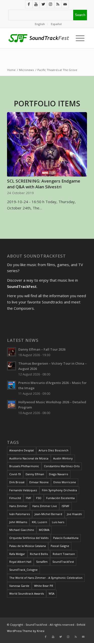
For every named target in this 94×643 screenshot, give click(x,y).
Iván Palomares (19, 514)
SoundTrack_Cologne (23, 570)
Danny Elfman (35, 474)
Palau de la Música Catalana (27, 546)
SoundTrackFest (63, 562)
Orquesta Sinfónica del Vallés (28, 538)
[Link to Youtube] (36, 4)
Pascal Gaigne (60, 546)
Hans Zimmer (18, 506)
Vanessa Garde (19, 586)
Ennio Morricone (64, 482)
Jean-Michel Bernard (48, 514)
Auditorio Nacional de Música (28, 458)
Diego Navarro (58, 474)
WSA (51, 593)
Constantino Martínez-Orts (61, 466)
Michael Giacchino (21, 530)
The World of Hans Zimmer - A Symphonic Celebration (45, 578)
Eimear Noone (39, 482)
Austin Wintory (63, 458)
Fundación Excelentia (60, 498)
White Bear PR (43, 586)
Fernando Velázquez (23, 490)
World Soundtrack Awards (26, 593)
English (40, 24)
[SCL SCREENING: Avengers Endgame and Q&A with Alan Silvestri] (47, 144)
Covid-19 (15, 474)
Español (56, 24)
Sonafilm (42, 562)
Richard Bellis (39, 554)
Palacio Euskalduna (65, 538)
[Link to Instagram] (50, 4)
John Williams (18, 522)
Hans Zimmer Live (44, 506)
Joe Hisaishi (74, 514)
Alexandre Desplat (21, 450)
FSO (38, 498)
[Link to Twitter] (43, 4)
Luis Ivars (58, 522)
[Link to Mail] (65, 4)
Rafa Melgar (17, 554)
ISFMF (65, 506)
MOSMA (44, 530)
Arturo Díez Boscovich (53, 450)
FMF (28, 498)
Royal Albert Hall (20, 562)
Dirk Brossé (17, 482)
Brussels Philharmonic (24, 466)
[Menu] (79, 38)
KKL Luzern (39, 522)
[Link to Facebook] (28, 4)
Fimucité (15, 498)
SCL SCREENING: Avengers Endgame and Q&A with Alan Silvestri (43, 184)
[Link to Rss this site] (57, 4)
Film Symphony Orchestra (59, 490)
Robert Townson (64, 554)
